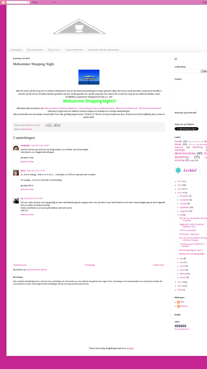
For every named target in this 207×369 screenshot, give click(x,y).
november (184, 200)
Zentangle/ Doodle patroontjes (103, 49)
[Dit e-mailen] (46, 125)
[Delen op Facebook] (56, 125)
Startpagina (16, 49)
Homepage (90, 265)
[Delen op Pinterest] (59, 125)
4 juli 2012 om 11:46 (35, 171)
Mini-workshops (35, 49)
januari (183, 277)
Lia (22, 198)
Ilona (23, 171)
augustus (184, 211)
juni (182, 258)
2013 (180, 189)
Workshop (198, 147)
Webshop (179, 147)
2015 (180, 181)
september (185, 207)
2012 (180, 193)
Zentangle (180, 150)
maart (183, 270)
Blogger (130, 348)
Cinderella (25, 145)
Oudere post (158, 265)
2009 (180, 290)
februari (183, 274)
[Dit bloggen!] (49, 125)
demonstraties (26, 129)
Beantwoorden (27, 162)
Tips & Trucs (54, 49)
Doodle (178, 141)
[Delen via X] (52, 125)
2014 (180, 185)
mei (182, 262)
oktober (183, 203)
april (182, 266)
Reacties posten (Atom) (37, 270)
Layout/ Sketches (74, 49)
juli (181, 215)
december (184, 196)
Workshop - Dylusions (189, 234)
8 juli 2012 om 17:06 (33, 198)
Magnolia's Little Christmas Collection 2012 (192, 225)
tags (192, 160)
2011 (180, 282)
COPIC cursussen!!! (188, 230)
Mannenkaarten (194, 142)
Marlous (184, 306)
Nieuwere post (20, 265)
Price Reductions (182, 329)
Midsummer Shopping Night (192, 254)
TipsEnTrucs (192, 144)
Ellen (182, 302)
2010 (180, 286)
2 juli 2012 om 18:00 (40, 145)
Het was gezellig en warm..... (192, 250)
